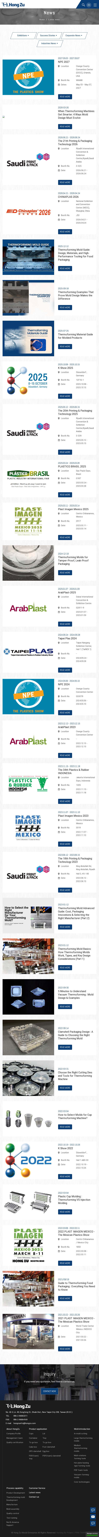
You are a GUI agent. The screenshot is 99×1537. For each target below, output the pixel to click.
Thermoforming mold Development (15, 1498)
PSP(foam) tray (34, 1457)
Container (33, 1438)
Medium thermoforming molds (80, 1448)
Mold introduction (82, 1429)
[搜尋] (83, 5)
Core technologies (82, 1482)
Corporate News (72, 35)
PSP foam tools (81, 1470)
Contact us (34, 1497)
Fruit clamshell (49, 1447)
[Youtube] (93, 1517)
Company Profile (13, 1433)
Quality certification (14, 1442)
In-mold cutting (80, 1433)
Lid (44, 1433)
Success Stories (47, 35)
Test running (11, 1518)
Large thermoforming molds (83, 1439)
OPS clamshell (35, 1451)
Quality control (12, 1513)
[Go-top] (93, 1530)
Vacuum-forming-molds (81, 1476)
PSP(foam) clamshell (52, 1456)
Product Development (15, 1493)
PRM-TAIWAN (81, 1532)
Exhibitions (22, 35)
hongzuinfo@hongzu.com (25, 1423)
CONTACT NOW (49, 1391)
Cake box (33, 1447)
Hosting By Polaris (64, 1532)
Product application (38, 1429)
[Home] (13, 5)
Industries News (48, 43)
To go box (33, 1442)
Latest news (34, 1492)
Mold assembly (12, 1509)
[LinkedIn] (93, 1510)
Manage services (92, 1533)
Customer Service (37, 1488)
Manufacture (12, 1504)
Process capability (14, 1488)
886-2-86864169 (20, 1419)
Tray (44, 1438)
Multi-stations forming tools (80, 1457)
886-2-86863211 (20, 1416)
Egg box (46, 1451)
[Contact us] (93, 1523)
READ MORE (65, 96)
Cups (31, 1433)
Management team (14, 1438)
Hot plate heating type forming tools (82, 1464)
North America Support (12, 1523)
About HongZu (13, 1429)
